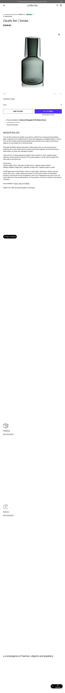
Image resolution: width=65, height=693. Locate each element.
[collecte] (32, 5)
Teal (20, 183)
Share (5, 105)
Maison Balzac (8, 16)
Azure (16, 183)
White (27, 183)
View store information (12, 124)
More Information (8, 434)
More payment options (48, 114)
